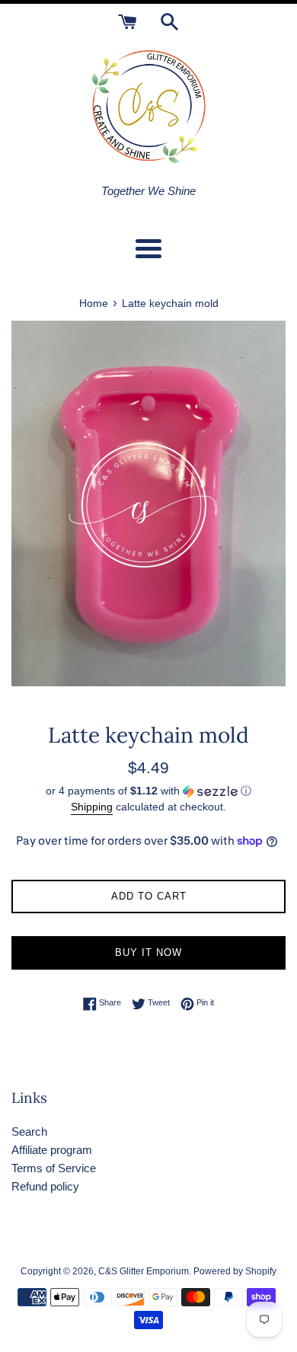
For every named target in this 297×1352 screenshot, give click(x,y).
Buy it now (148, 952)
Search (29, 1131)
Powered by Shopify (234, 1271)
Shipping (92, 807)
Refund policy (45, 1186)
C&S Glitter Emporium (143, 1271)
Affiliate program (51, 1149)
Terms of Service (53, 1168)
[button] (148, 791)
